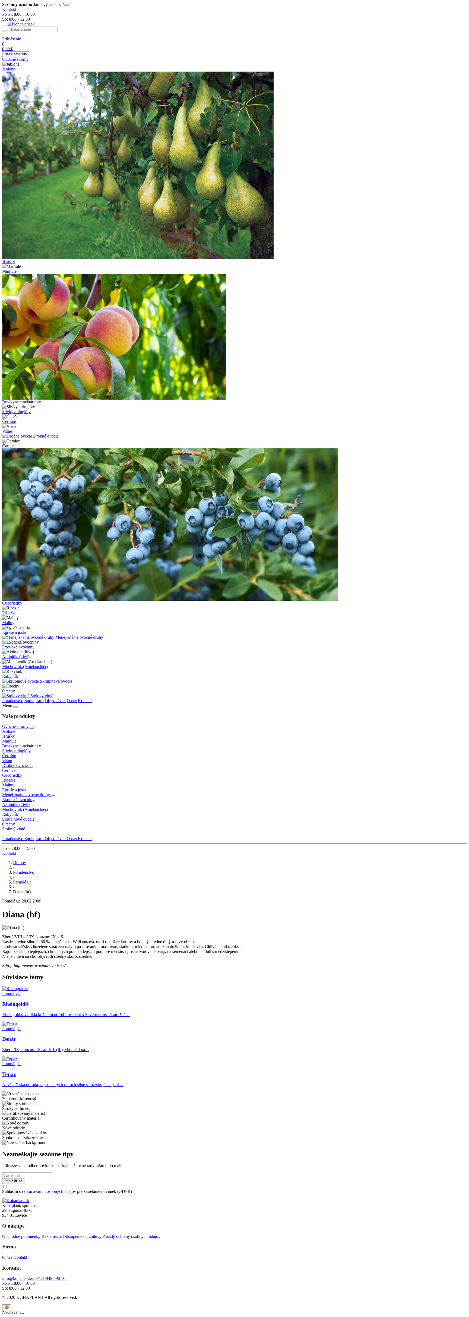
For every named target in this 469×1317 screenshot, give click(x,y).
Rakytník (10, 676)
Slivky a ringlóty (16, 411)
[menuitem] (234, 59)
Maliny (8, 622)
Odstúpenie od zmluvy (82, 1236)
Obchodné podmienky (21, 1236)
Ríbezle (8, 613)
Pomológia (22, 882)
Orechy (8, 691)
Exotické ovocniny (18, 647)
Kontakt (85, 700)
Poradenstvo (12, 700)
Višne (7, 431)
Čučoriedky (12, 603)
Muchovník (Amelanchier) (25, 666)
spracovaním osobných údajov (50, 1191)
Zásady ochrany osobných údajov (131, 1236)
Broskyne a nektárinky (21, 402)
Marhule (9, 271)
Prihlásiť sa (13, 1181)
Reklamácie (52, 1236)
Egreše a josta (14, 632)
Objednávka (55, 700)
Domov (19, 862)
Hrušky (8, 261)
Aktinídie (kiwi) (16, 656)
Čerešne (9, 421)
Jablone (8, 69)
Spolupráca (34, 700)
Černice (8, 446)
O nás (72, 700)
